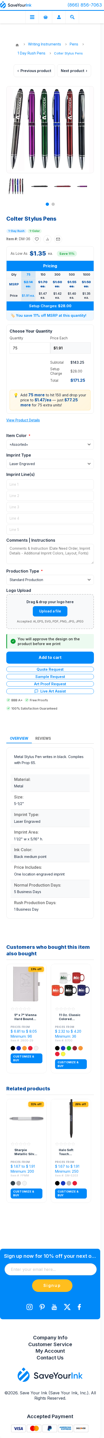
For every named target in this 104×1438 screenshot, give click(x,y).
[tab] (19, 739)
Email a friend (58, 239)
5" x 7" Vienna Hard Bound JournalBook (25, 1017)
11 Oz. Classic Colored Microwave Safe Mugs (70, 1017)
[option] (14, 186)
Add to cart (50, 657)
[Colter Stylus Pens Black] (39, 186)
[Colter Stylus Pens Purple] (85, 186)
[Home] (17, 45)
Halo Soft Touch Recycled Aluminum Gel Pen (70, 1152)
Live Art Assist (53, 691)
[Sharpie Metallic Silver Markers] (26, 1119)
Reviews (43, 738)
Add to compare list (47, 239)
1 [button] (47, 204)
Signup (52, 1285)
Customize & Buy (23, 1058)
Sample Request (50, 676)
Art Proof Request (50, 684)
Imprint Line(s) (20, 474)
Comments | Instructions (30, 540)
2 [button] (53, 204)
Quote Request (50, 669)
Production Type (23, 571)
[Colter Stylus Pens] (16, 186)
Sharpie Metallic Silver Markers (26, 1152)
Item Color (17, 435)
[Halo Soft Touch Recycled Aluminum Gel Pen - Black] (71, 1119)
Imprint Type (18, 455)
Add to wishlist (37, 239)
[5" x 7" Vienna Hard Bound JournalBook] (26, 984)
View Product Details (23, 420)
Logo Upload (18, 590)
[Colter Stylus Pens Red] (62, 186)
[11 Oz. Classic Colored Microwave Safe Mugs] (71, 984)
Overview (19, 738)
